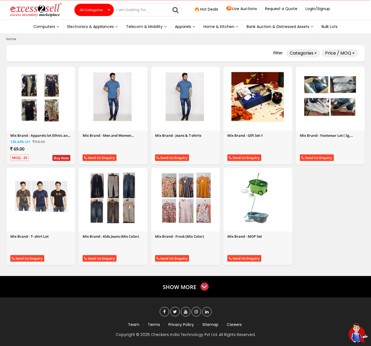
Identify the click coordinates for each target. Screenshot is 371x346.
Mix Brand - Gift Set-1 (245, 135)
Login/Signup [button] (318, 8)
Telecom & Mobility (144, 26)
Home (11, 39)
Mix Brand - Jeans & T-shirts (178, 135)
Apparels (183, 26)
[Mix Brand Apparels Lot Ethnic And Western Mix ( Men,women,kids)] (41, 96)
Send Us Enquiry (101, 157)
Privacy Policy (181, 324)
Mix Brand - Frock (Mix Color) (179, 236)
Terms (154, 324)
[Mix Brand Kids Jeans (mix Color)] (113, 197)
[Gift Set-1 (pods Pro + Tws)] (258, 96)
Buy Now (61, 157)
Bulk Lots (330, 26)
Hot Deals (208, 9)
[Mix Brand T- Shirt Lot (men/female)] (41, 197)
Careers (234, 324)
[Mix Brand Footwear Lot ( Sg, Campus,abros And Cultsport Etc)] (330, 96)
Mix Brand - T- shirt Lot (29, 236)
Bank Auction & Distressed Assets (278, 26)
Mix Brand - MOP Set (244, 236)
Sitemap (210, 324)
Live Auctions (244, 8)
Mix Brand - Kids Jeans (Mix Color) (111, 236)
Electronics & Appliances (90, 26)
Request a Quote (281, 8)
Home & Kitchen (218, 26)
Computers (44, 26)
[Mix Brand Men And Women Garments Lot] (113, 96)
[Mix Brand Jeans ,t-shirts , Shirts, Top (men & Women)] (185, 96)
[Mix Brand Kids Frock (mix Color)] (185, 197)
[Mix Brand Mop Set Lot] (258, 197)
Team (133, 324)
